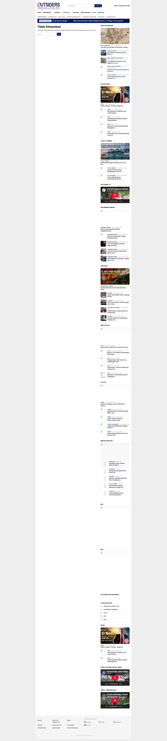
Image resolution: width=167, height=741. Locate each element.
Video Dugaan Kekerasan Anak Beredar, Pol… (117, 434)
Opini (102, 104)
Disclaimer (70, 725)
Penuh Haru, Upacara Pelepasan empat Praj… (118, 368)
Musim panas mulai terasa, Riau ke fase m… (115, 347)
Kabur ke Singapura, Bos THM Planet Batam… (113, 405)
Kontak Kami (56, 728)
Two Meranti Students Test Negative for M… (116, 62)
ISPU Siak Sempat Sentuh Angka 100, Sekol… (118, 303)
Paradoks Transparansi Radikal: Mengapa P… (117, 127)
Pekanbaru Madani (106, 227)
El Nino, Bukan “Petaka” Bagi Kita (112, 106)
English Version (105, 45)
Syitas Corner (105, 161)
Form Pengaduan (72, 728)
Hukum (103, 382)
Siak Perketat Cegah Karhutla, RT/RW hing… (117, 312)
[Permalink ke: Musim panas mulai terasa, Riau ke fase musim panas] (115, 336)
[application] (115, 195)
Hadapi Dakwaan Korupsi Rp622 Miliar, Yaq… (117, 412)
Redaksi (39, 725)
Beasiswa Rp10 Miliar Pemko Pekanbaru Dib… (116, 237)
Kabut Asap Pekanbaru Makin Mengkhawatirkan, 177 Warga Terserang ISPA (73, 21)
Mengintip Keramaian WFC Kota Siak (117, 471)
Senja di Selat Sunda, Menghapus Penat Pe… (115, 170)
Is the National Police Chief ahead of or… (116, 77)
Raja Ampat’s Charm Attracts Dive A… (116, 53)
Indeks (39, 720)
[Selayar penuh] (127, 201)
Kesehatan (120, 58)
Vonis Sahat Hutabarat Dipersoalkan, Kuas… (114, 419)
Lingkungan (104, 286)
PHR (105, 616)
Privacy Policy (56, 725)
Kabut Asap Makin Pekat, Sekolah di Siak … (118, 295)
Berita (109, 66)
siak (105, 619)
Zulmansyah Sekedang (111, 609)
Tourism (111, 491)
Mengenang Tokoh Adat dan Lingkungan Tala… (116, 361)
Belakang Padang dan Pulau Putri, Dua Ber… (113, 163)
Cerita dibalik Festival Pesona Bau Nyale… (116, 494)
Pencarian (98, 6)
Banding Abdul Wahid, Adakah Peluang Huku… (117, 119)
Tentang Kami (41, 728)
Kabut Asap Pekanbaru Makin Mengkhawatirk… (110, 230)
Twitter (102, 722)
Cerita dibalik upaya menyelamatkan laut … (115, 178)
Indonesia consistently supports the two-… (118, 70)
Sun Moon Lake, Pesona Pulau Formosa (117, 464)
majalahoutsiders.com (111, 606)
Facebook (89, 722)
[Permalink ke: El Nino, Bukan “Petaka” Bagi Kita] (115, 94)
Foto (102, 345)
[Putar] (103, 201)
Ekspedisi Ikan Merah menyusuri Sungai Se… (116, 486)
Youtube (88, 725)
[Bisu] (124, 201)
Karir (68, 720)
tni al (105, 613)
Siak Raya (110, 286)
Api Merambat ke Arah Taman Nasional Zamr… (113, 288)
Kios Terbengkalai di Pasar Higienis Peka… (116, 244)
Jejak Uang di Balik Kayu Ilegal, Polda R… (117, 427)
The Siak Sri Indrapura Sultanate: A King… (115, 47)
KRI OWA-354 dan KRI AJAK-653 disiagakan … (117, 375)
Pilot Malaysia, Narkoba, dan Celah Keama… (116, 112)
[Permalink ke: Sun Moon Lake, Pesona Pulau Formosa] (115, 451)
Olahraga (111, 476)
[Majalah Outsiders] (48, 5)
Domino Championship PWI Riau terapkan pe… (118, 479)
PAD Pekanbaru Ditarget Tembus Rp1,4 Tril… (118, 259)
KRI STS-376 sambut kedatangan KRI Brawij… (118, 353)
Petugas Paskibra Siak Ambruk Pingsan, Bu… (117, 319)
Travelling (112, 461)
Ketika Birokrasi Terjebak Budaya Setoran (118, 134)
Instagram (118, 722)
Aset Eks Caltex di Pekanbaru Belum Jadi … (117, 252)
